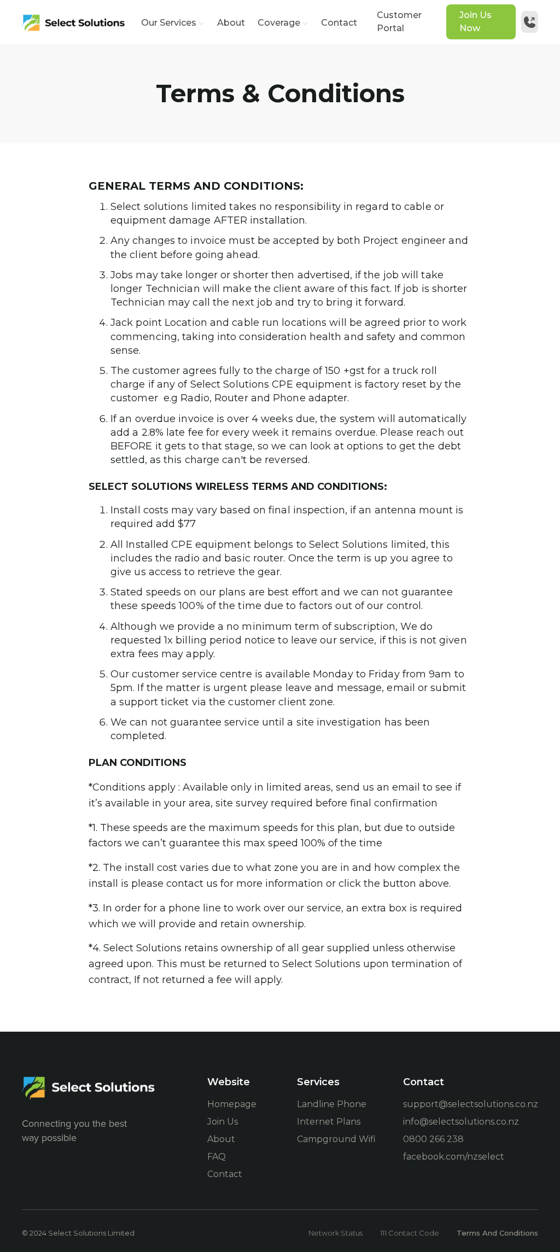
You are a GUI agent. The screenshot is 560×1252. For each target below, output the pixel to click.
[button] (174, 23)
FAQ (216, 1156)
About (231, 22)
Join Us (222, 1121)
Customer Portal (399, 21)
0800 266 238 (433, 1139)
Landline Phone (331, 1104)
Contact (339, 22)
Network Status (335, 1232)
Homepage (231, 1104)
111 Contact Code (409, 1232)
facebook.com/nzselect (453, 1156)
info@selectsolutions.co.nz (461, 1121)
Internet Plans (328, 1121)
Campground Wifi (336, 1139)
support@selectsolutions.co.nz (470, 1104)
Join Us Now (475, 21)
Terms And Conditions (497, 1232)
